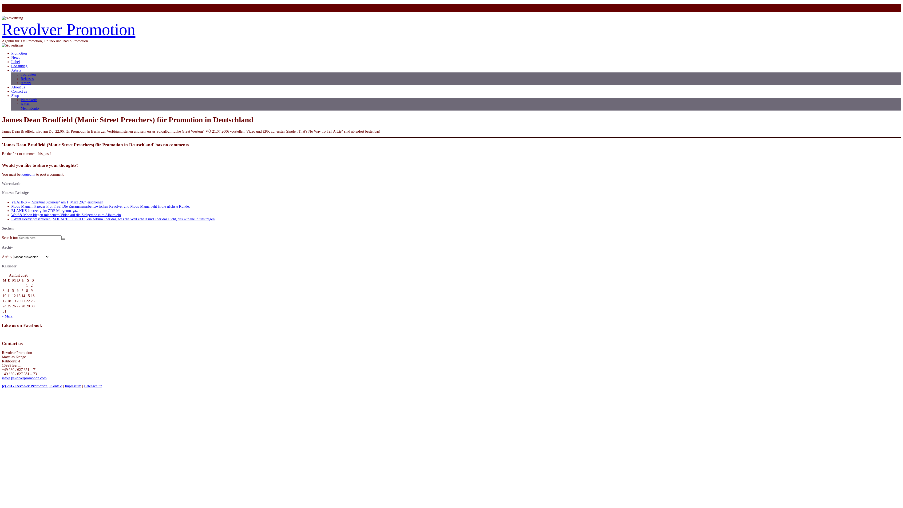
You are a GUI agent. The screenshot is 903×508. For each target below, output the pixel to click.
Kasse (25, 104)
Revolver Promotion (68, 29)
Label (15, 62)
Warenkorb (29, 100)
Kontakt (56, 386)
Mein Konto (30, 108)
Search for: (10, 238)
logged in (28, 174)
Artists (16, 70)
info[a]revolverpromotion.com (24, 378)
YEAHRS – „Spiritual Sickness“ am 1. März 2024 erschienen (57, 202)
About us (18, 87)
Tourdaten (28, 74)
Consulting (19, 66)
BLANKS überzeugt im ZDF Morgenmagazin (45, 211)
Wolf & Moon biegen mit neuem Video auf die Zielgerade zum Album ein (66, 215)
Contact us (19, 91)
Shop (15, 96)
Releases (27, 79)
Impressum (73, 386)
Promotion (19, 53)
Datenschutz (93, 386)
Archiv (26, 83)
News (15, 58)
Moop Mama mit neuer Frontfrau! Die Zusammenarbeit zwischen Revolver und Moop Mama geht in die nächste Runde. (100, 206)
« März (7, 316)
